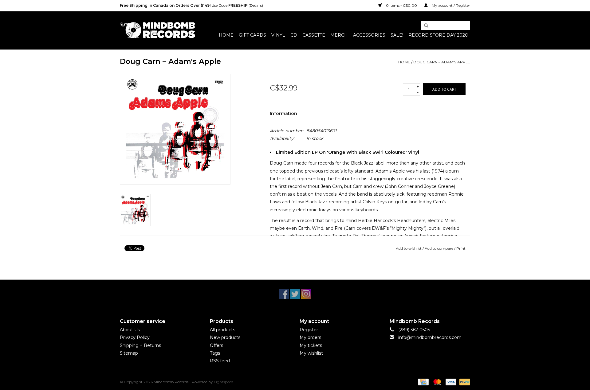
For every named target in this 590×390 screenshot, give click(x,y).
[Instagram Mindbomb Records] (306, 294)
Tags (215, 353)
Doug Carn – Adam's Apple (441, 62)
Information (283, 113)
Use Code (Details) (191, 5)
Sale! (397, 35)
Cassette (313, 35)
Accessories (369, 35)
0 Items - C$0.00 (401, 5)
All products (222, 329)
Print (461, 248)
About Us (130, 329)
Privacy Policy (135, 337)
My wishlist (311, 353)
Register (309, 329)
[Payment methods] (422, 381)
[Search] (424, 26)
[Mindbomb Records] (157, 30)
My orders (310, 337)
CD (293, 35)
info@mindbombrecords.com (430, 337)
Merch (339, 35)
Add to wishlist (409, 248)
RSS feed (220, 361)
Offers (216, 345)
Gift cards (252, 35)
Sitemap (129, 353)
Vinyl (278, 35)
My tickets (311, 345)
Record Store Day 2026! (438, 35)
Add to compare (439, 248)
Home (226, 35)
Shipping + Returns (140, 345)
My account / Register (450, 5)
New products (225, 337)
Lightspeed (223, 382)
